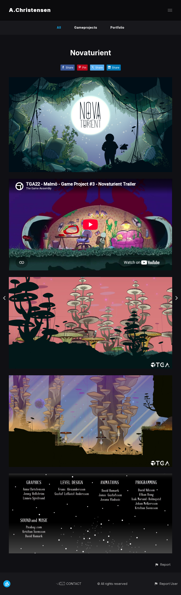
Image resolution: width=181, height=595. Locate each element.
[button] (162, 564)
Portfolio (117, 27)
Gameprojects (85, 27)
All (59, 27)
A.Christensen (30, 10)
